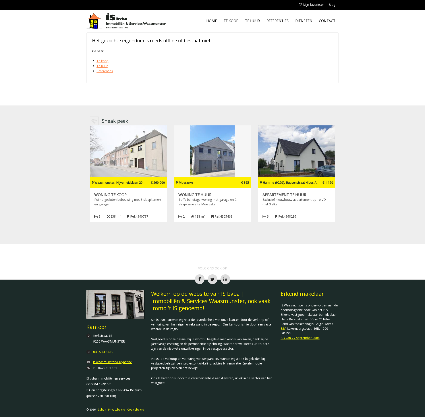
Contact (327, 21)
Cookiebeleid (135, 409)
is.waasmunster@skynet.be (112, 362)
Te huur (252, 21)
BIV (283, 328)
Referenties (278, 21)
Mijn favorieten (313, 4)
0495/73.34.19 (103, 352)
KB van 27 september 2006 (300, 338)
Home (211, 21)
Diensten (303, 21)
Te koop (231, 21)
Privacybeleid (116, 409)
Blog (332, 4)
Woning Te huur (194, 194)
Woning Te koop (110, 194)
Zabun (102, 409)
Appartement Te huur (284, 194)
